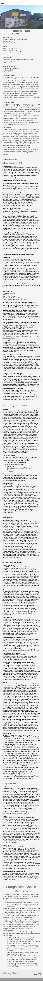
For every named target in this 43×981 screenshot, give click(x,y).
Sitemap (15, 973)
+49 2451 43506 (12, 48)
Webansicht (37, 975)
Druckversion (7, 973)
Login (39, 973)
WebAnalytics (11, 906)
